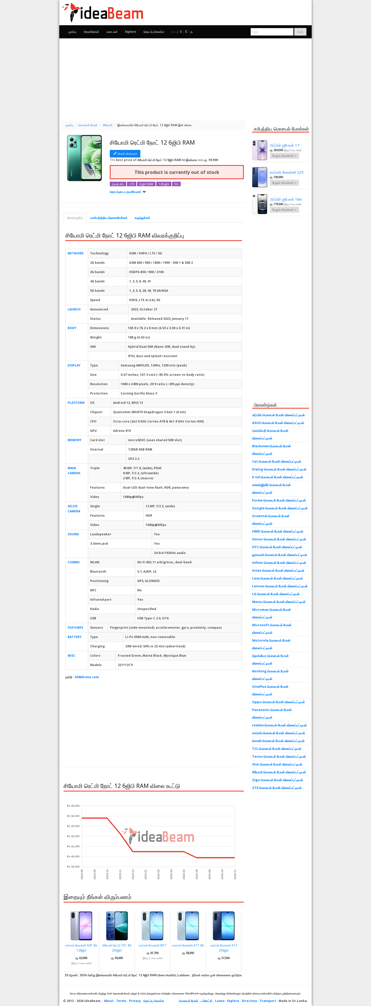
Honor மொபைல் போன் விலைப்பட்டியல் (279, 539)
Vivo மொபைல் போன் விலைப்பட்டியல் (277, 764)
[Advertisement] (185, 78)
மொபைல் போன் (188, 1001)
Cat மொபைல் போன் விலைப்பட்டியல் (276, 461)
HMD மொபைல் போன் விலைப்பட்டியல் (277, 531)
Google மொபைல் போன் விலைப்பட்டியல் (280, 508)
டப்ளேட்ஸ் (207, 1001)
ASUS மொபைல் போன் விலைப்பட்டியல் (278, 422)
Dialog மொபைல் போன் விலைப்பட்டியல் (279, 469)
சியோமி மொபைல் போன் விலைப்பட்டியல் (279, 772)
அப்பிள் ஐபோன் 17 (285, 145)
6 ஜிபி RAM (146, 184)
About (109, 1001)
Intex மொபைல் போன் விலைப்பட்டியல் (278, 570)
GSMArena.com (87, 677)
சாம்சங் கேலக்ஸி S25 (287, 172)
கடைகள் (112, 32)
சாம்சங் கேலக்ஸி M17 (152, 945)
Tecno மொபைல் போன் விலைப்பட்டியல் (279, 756)
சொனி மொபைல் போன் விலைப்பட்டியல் (278, 740)
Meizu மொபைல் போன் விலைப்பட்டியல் (279, 601)
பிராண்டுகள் (91, 32)
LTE (131, 184)
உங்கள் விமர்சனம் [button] (127, 153)
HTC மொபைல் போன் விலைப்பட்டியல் (277, 547)
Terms (121, 1001)
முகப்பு (72, 32)
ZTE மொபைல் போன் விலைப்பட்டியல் (277, 787)
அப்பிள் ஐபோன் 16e (286, 199)
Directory (249, 1001)
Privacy (135, 1001)
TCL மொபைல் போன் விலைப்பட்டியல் (276, 748)
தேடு (300, 32)
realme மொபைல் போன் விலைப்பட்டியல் (279, 725)
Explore (130, 32)
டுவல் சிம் (118, 184)
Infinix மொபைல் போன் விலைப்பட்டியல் (279, 562)
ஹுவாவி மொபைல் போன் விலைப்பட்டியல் (279, 554)
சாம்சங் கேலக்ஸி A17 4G (188, 945)
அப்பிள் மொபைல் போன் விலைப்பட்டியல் (278, 415)
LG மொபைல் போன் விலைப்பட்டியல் (276, 594)
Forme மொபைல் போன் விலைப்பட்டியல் (279, 500)
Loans (220, 1001)
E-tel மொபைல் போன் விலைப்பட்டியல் (277, 477)
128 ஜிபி (163, 184)
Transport (268, 1001)
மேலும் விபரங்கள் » (284, 155)
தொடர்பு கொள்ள (154, 32)
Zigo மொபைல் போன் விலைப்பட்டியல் (277, 780)
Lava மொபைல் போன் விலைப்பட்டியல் (277, 578)
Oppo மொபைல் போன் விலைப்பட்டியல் (278, 702)
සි (186, 32)
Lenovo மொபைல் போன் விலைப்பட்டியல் (280, 586)
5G (176, 184)
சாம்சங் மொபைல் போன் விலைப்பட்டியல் (278, 733)
